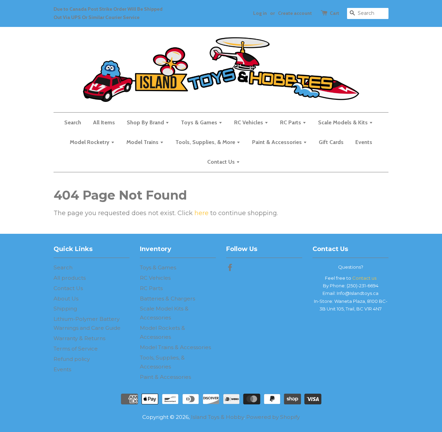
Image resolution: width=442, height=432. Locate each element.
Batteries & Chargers (167, 298)
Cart (334, 13)
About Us (66, 298)
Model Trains (143, 142)
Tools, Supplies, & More (206, 142)
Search (72, 122)
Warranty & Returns (79, 338)
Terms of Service (76, 348)
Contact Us (221, 162)
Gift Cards (331, 142)
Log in (260, 13)
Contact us (364, 278)
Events (363, 142)
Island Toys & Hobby (217, 417)
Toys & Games (200, 122)
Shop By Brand (146, 122)
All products (70, 278)
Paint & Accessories (277, 142)
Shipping (65, 308)
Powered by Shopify (273, 417)
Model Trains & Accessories (175, 347)
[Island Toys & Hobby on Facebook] (230, 268)
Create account (295, 13)
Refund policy (72, 359)
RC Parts (291, 122)
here (201, 213)
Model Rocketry (90, 142)
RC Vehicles (249, 122)
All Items (104, 122)
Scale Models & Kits (343, 122)
